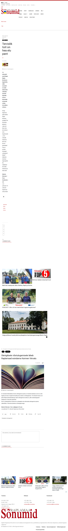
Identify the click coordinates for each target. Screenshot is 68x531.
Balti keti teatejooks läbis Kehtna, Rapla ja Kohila (17, 285)
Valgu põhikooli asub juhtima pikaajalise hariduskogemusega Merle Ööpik (24, 335)
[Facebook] (1, 8)
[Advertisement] (34, 259)
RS (2, 35)
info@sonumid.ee (5, 508)
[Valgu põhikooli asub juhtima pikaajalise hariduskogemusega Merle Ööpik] (24, 322)
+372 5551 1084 (28, 502)
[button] (18, 6)
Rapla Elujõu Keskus (4, 208)
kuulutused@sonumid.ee (53, 504)
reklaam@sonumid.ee (29, 504)
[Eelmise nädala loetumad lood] (41, 273)
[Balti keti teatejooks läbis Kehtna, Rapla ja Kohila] (17, 276)
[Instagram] (2, 8)
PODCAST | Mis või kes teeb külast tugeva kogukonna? (19, 307)
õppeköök (5, 204)
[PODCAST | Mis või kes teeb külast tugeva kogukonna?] (19, 297)
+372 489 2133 (4, 506)
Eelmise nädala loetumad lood (41, 280)
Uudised (6, 40)
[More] (3, 196)
